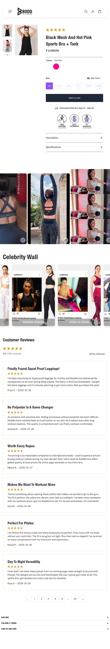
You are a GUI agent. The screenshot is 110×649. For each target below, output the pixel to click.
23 (75, 598)
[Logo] (25, 11)
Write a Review (97, 353)
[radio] (49, 67)
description (52, 137)
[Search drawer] (85, 11)
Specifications (53, 147)
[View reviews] (55, 30)
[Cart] (99, 11)
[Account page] (92, 11)
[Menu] (10, 11)
